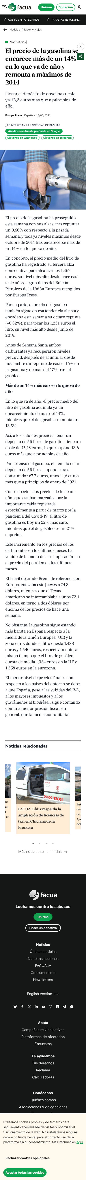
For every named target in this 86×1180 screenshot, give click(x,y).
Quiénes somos (43, 1100)
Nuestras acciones (43, 959)
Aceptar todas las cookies (25, 1172)
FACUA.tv (43, 966)
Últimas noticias (43, 952)
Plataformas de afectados (43, 1037)
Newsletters (43, 980)
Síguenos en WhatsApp (22, 137)
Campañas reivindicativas (43, 1030)
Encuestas (43, 1044)
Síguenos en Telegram (57, 137)
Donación (65, 7)
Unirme (46, 7)
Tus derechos (43, 1063)
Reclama (43, 1070)
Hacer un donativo (43, 928)
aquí (80, 1142)
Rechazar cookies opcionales (28, 1158)
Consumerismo (43, 973)
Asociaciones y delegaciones (43, 1107)
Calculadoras (43, 1077)
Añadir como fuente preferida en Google (34, 131)
